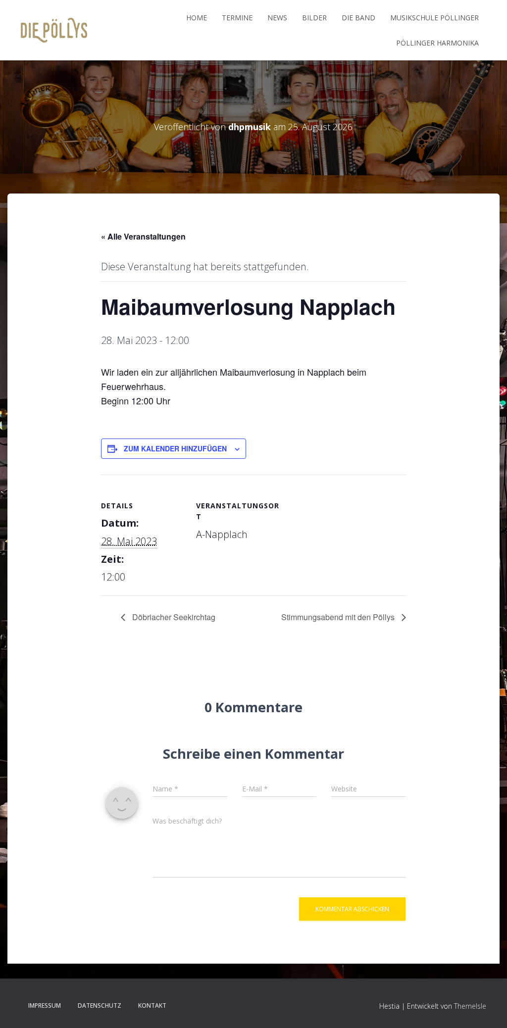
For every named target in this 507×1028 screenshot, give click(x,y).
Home (196, 17)
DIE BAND (358, 17)
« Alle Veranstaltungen (143, 236)
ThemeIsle (470, 1006)
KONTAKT (152, 1005)
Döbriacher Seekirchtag (172, 617)
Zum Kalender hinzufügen (175, 448)
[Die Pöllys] (54, 30)
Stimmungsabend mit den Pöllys (339, 617)
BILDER (314, 17)
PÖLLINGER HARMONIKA (437, 43)
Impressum (44, 1005)
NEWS (277, 17)
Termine (237, 17)
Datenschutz (99, 1005)
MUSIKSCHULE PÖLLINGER (434, 17)
